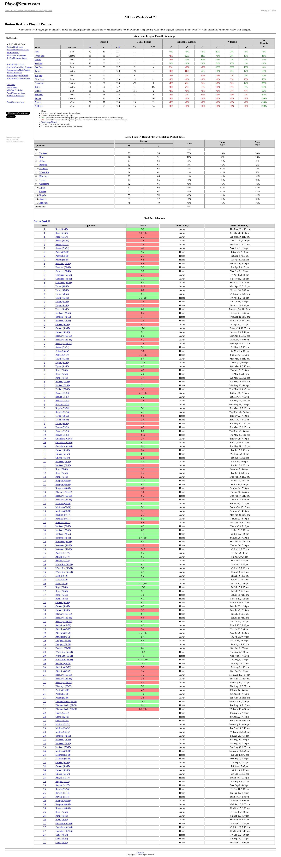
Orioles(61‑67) (62, 324)
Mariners (39, 94)
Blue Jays (39, 79)
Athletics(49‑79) (63, 625)
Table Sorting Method (48, 122)
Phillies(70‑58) (62, 381)
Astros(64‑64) (62, 240)
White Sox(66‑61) (64, 564)
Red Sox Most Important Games (18, 50)
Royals (38, 98)
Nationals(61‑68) (63, 541)
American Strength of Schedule (17, 76)
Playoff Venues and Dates (16, 93)
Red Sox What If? (13, 53)
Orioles (38, 91)
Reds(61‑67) (61, 229)
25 (44, 777)
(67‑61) (66, 701)
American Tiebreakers (14, 73)
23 (44, 724)
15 (44, 541)
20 (44, 652)
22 (44, 701)
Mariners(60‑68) (63, 503)
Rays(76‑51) (61, 370)
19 (44, 625)
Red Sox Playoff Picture (43, 11)
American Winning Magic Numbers (19, 67)
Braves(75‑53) (62, 393)
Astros (38, 59)
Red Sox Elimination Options (17, 58)
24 (44, 751)
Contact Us (140, 852)
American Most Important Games (18, 78)
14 (44, 515)
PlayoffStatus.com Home (15, 102)
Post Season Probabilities (15, 96)
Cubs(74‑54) (61, 835)
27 (44, 823)
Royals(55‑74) (62, 404)
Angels (38, 102)
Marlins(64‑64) (62, 724)
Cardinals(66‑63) (63, 275)
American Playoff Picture (24, 11)
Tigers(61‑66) (62, 298)
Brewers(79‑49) (63, 263)
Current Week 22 (42, 221)
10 (44, 427)
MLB (12, 11)
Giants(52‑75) (62, 713)
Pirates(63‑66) (62, 690)
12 (44, 469)
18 (44, 602)
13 (44, 492)
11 (44, 450)
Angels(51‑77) (62, 553)
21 (44, 675)
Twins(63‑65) (62, 286)
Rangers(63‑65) (63, 480)
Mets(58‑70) (61, 576)
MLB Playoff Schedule (15, 90)
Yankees (38, 63)
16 (44, 564)
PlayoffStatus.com (22, 3)
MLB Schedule (12, 87)
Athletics (39, 106)
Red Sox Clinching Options (16, 55)
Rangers (38, 75)
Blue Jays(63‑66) (63, 336)
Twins (37, 71)
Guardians (39, 83)
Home (7, 11)
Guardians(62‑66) (63, 438)
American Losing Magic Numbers (18, 70)
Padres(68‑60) (62, 252)
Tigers (37, 87)
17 (44, 587)
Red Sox (39, 67)
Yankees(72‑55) (63, 313)
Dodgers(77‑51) (63, 640)
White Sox (39, 55)
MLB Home (11, 85)
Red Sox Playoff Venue (15, 47)
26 (44, 800)
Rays (37, 51)
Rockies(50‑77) (62, 515)
